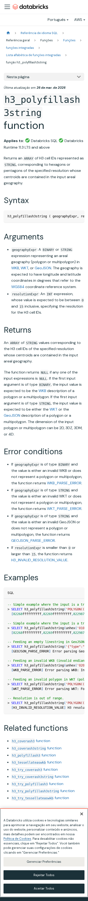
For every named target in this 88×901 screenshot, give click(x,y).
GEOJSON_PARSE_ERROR (33, 540)
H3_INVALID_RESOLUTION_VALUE (39, 560)
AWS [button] (78, 19)
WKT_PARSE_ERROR (64, 508)
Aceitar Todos (44, 888)
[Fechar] (82, 814)
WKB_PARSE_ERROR (64, 483)
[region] (44, 852)
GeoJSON (43, 268)
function (31, 740)
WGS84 (17, 286)
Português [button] (56, 19)
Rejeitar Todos (44, 875)
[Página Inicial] (8, 33)
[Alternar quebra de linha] (70, 216)
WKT (24, 268)
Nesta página (18, 76)
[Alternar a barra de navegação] (7, 6)
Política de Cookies (17, 839)
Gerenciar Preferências (44, 862)
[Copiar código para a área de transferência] (78, 216)
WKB (15, 268)
